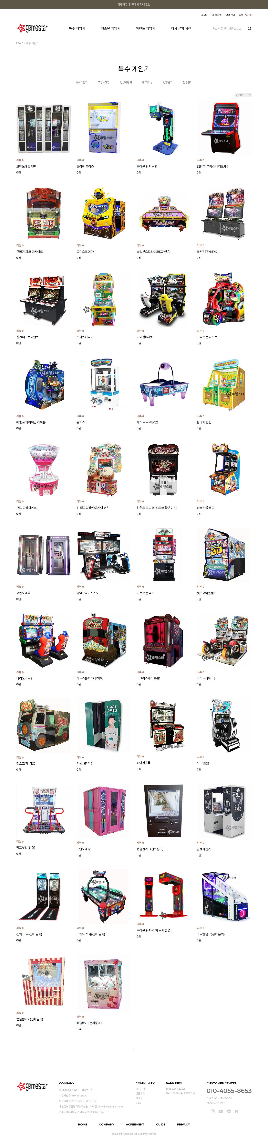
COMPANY (106, 1124)
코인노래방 (104, 82)
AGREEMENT (135, 1124)
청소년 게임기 (110, 28)
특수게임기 (82, 82)
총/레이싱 (147, 82)
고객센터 (230, 14)
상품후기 (140, 1093)
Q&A (138, 1102)
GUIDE (160, 1124)
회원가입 (217, 14)
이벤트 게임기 (145, 28)
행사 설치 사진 (181, 28)
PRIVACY (183, 1124)
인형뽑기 (167, 82)
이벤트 (139, 1098)
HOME (19, 43)
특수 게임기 (77, 28)
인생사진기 (126, 82)
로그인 (204, 14)
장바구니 (245, 14)
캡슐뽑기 (187, 82)
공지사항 (140, 1089)
